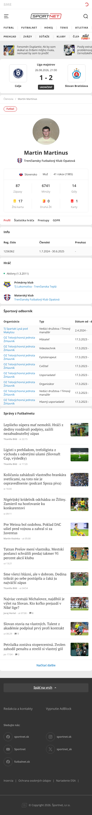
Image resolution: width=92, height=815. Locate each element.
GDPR (56, 220)
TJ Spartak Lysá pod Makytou (16, 330)
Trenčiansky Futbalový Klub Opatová (49, 161)
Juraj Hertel (10, 613)
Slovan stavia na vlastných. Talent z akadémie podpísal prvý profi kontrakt (34, 626)
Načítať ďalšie (46, 665)
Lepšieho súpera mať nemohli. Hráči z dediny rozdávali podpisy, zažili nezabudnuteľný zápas (33, 429)
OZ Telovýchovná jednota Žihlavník (19, 339)
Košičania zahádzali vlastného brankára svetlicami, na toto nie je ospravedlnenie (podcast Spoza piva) (35, 479)
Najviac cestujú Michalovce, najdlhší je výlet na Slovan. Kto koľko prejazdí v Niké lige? (34, 603)
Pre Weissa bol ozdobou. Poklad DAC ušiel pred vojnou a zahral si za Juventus (32, 529)
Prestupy (43, 220)
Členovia (8, 99)
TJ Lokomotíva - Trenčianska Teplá (35, 286)
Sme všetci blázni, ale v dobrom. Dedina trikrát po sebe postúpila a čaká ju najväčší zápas (35, 578)
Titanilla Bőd (10, 439)
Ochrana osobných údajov (34, 780)
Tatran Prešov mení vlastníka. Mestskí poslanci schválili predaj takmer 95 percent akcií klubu (34, 553)
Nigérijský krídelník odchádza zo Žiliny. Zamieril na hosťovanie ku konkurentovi (35, 504)
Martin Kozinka (12, 538)
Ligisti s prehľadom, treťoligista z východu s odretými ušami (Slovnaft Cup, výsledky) (32, 454)
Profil (7, 220)
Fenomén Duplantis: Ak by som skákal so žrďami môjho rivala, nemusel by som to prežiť (36, 50)
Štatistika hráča (24, 220)
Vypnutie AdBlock (58, 708)
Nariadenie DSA (66, 780)
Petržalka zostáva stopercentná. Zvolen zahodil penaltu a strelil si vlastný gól (34, 647)
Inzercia (8, 780)
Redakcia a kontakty (18, 708)
